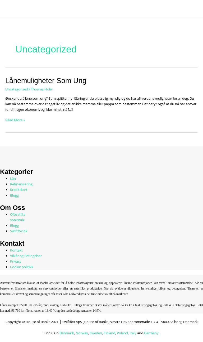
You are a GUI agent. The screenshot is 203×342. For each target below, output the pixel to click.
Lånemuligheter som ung (45, 80)
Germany (151, 333)
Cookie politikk (21, 266)
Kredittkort (18, 189)
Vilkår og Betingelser (26, 255)
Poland (122, 333)
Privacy (15, 261)
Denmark (66, 333)
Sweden (96, 333)
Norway (82, 333)
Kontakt (16, 250)
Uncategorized (16, 89)
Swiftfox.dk (18, 231)
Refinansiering (21, 184)
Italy (133, 333)
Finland (109, 333)
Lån (13, 178)
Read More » (15, 119)
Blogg (14, 195)
